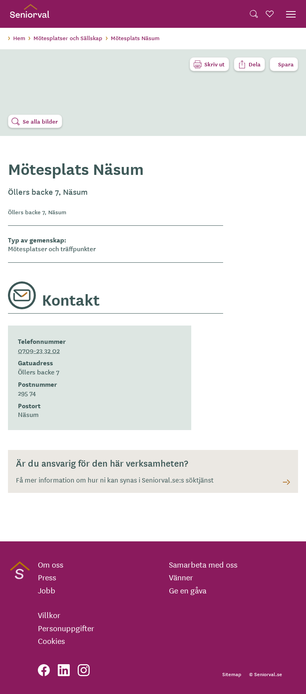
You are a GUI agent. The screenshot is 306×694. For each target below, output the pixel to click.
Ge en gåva (187, 590)
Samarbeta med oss (203, 564)
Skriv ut (214, 64)
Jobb (46, 590)
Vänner (181, 577)
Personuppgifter (66, 628)
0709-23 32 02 (39, 350)
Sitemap (231, 674)
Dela (255, 64)
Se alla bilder (40, 121)
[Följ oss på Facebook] (44, 670)
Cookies (51, 640)
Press (47, 577)
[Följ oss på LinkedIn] (64, 670)
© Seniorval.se (265, 674)
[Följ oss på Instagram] (84, 670)
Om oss (50, 564)
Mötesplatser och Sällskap (67, 38)
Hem (19, 38)
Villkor (49, 614)
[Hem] (29, 14)
